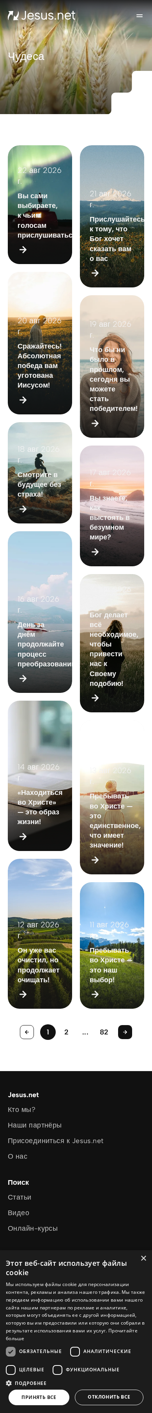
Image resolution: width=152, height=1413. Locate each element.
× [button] (143, 1258)
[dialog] (76, 1331)
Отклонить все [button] (109, 1397)
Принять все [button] (38, 1397)
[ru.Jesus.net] (42, 15)
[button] (76, 1383)
